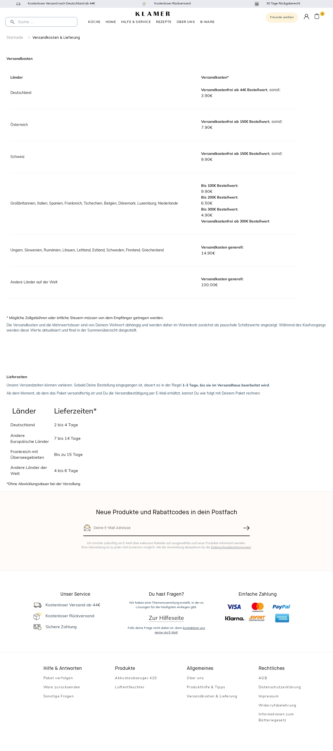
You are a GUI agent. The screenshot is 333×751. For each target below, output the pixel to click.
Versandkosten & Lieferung (212, 696)
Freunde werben (282, 17)
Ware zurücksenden (62, 687)
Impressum (269, 696)
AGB (263, 678)
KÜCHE (94, 22)
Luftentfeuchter (130, 687)
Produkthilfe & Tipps (206, 687)
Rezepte (163, 22)
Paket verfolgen (58, 678)
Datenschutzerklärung (280, 687)
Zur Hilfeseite (166, 617)
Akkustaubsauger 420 (136, 678)
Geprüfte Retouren (207, 22)
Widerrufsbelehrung (277, 705)
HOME (111, 22)
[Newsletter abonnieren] (246, 528)
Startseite (15, 38)
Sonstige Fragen (58, 696)
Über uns (186, 22)
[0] (316, 17)
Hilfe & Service (136, 22)
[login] (306, 17)
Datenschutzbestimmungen (231, 547)
